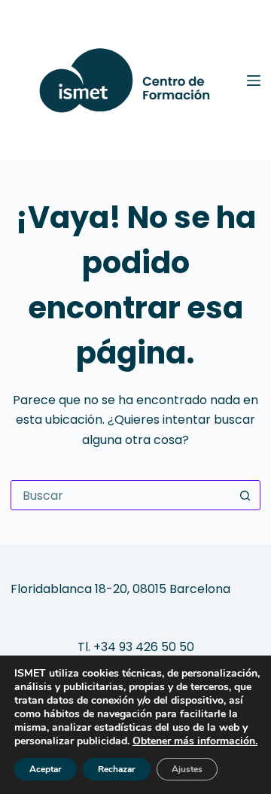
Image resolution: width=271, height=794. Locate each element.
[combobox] (120, 495)
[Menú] (253, 80)
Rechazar (117, 769)
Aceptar (45, 769)
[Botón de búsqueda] (245, 495)
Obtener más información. (194, 741)
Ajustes (187, 769)
